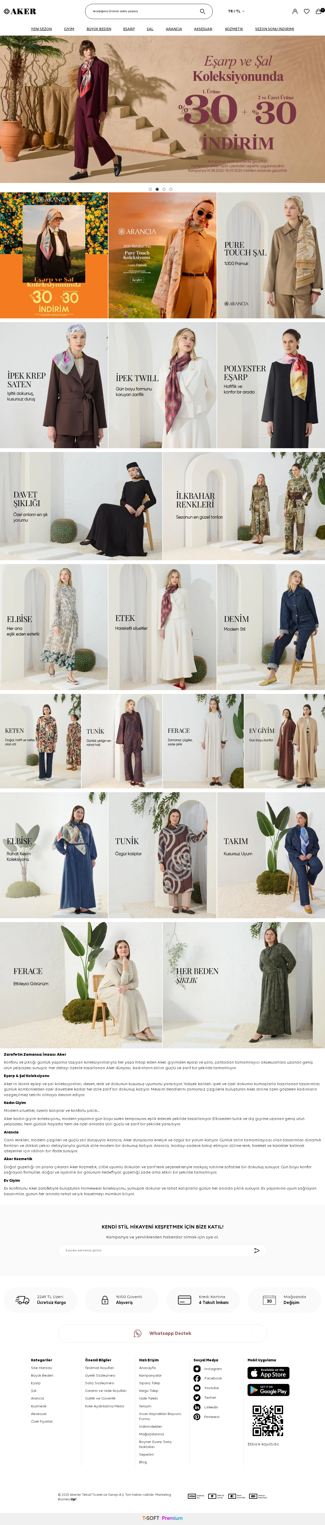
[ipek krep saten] (54, 385)
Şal (22, 1076)
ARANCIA (174, 29)
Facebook (213, 1378)
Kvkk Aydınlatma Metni (104, 1406)
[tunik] (122, 741)
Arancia (37, 1398)
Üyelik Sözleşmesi (100, 1375)
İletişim (145, 1406)
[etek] (162, 627)
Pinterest (212, 1417)
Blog (143, 1462)
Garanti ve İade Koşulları (105, 1391)
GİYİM (69, 29)
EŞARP (129, 29)
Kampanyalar (150, 1375)
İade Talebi (148, 1398)
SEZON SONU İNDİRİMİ (274, 29)
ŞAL (150, 29)
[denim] (271, 627)
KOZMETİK (234, 29)
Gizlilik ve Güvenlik (100, 1398)
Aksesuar (39, 1414)
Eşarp (10, 1076)
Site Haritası (41, 1368)
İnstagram (213, 1369)
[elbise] (54, 627)
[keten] (40, 741)
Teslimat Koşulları (99, 1368)
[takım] (271, 855)
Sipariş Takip (149, 1383)
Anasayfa (147, 1368)
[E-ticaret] (162, 1519)
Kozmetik (23, 1159)
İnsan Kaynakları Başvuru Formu (160, 1416)
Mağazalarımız (151, 1434)
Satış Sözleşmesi (99, 1383)
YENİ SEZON (41, 29)
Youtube (211, 1388)
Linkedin (211, 1407)
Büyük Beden (42, 1375)
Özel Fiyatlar (42, 1421)
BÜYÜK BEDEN (99, 29)
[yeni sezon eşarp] (162, 109)
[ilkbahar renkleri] (244, 506)
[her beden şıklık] (244, 985)
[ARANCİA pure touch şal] (271, 255)
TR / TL (234, 11)
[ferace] (203, 741)
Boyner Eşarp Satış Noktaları (155, 1444)
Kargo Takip (148, 1391)
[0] (318, 11)
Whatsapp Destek (170, 1333)
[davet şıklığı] (81, 506)
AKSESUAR (203, 29)
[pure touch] (162, 255)
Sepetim (146, 1454)
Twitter (210, 1397)
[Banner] (54, 255)
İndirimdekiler (150, 1426)
